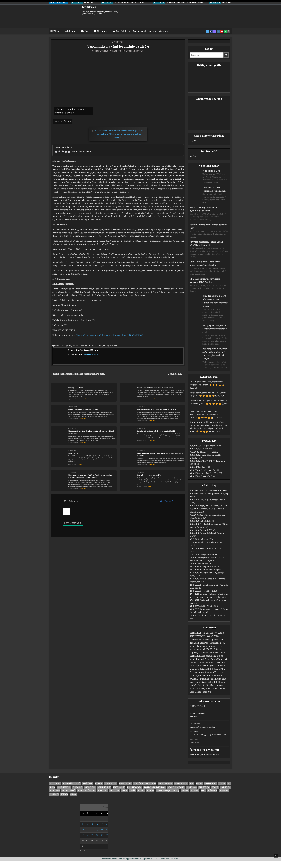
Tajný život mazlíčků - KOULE (213, 506)
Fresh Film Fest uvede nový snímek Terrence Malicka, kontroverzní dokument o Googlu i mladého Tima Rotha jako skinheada (208, 675)
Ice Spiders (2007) (208, 554)
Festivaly (98, 783)
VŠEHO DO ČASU (211, 171)
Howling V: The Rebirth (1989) (213, 490)
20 (97, 835)
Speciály (141, 790)
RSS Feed (194, 716)
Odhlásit (201, 706)
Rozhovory (114, 790)
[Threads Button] (214, 31)
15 (107, 830)
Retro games (103, 790)
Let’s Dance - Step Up (210, 470)
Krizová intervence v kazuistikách (149, 475)
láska (81, 346)
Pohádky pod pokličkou (76, 388)
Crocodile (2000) (208, 530)
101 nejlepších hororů (71, 783)
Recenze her (225, 787)
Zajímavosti (212, 790)
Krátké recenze (119, 787)
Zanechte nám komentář (134, 51)
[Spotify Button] (225, 31)
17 (83, 835)
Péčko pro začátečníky (210, 446)
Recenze (98, 346)
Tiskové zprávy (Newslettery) (167, 790)
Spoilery (150, 790)
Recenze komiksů (68, 790)
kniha (75, 346)
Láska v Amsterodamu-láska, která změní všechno (155, 388)
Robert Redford (207, 521)
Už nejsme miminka (209, 567)
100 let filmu (55, 783)
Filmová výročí (125, 783)
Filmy (56, 31)
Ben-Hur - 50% (206, 563)
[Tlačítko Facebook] (211, 31)
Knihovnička (77, 787)
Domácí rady (88, 783)
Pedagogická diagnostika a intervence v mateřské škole (156, 409)
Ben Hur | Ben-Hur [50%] (211, 570)
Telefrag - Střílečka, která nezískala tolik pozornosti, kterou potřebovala (207, 646)
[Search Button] (228, 31)
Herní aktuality (210, 783)
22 (107, 835)
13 (97, 830)
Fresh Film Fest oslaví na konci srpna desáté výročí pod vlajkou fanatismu (208, 665)
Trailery (184, 790)
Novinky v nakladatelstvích (154, 787)
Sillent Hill (205, 467)
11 (87, 830)
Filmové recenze (180, 783)
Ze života (64, 794)
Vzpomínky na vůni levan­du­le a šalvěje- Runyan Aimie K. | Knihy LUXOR (109, 335)
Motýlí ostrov (73, 453)
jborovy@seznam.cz (210, 754)
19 (92, 835)
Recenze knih (118, 42)
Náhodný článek (160, 31)
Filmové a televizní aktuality (145, 783)
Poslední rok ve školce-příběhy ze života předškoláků (156, 431)
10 (83, 830)
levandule (89, 346)
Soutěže (133, 790)
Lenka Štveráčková (101, 51)
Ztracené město (208, 476)
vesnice (113, 346)
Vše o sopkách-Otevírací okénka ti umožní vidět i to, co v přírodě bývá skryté (91, 432)
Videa (203, 790)
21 (102, 835)
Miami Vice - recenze (209, 452)
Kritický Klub (90, 787)
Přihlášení (167, 501)
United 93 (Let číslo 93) (211, 473)
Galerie (199, 783)
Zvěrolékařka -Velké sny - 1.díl (204, 639)
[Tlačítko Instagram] (218, 31)
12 (92, 830)
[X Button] (207, 31)
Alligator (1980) (207, 539)
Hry (86, 31)
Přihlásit (193, 706)
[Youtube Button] (221, 31)
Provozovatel (139, 31)
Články (81, 464)
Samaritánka (206, 449)
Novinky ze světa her (176, 787)
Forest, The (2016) (208, 591)
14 (102, 830)
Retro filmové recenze (86, 790)
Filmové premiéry (165, 783)
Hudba (52, 787)
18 (87, 835)
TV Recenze (194, 790)
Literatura (102, 31)
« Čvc (82, 851)
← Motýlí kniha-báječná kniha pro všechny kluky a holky (78, 374)
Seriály (71, 31)
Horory (222, 783)
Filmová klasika (111, 783)
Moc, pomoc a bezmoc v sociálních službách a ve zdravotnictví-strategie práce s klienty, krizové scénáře (90, 476)
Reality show (204, 787)
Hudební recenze (63, 787)
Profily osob (192, 787)
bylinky (68, 346)
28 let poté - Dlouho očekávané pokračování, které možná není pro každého (206, 414)
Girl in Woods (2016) (209, 606)
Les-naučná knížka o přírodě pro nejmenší (83, 409)
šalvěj (106, 346)
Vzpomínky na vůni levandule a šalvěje (118, 46)
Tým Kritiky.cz (123, 31)
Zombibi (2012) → (176, 374)
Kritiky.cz (89, 7)
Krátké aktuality (104, 787)
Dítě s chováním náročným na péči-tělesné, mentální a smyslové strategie (160, 454)
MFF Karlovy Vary (134, 787)
